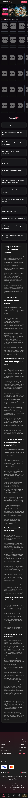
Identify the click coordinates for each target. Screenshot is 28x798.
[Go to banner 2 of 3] (14, 16)
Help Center (4, 756)
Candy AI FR (11, 616)
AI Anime (21, 744)
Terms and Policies (6, 753)
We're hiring (4, 762)
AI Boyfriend (22, 747)
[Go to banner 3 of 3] (16, 16)
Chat (2, 739)
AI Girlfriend (20, 317)
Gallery (3, 744)
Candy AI (21, 739)
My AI (2, 747)
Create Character (6, 741)
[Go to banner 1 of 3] (12, 16)
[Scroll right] (19, 19)
